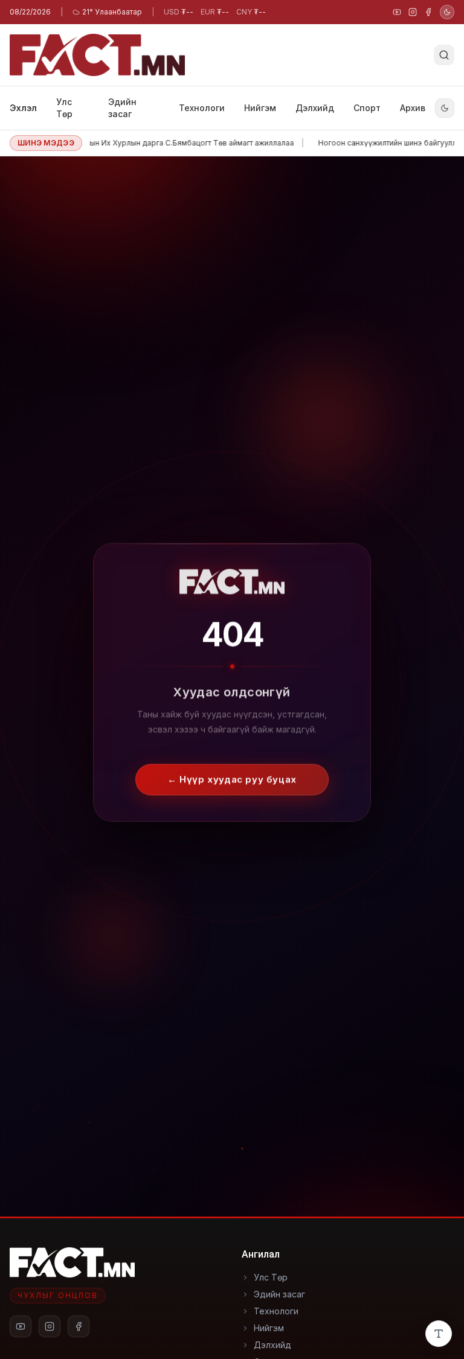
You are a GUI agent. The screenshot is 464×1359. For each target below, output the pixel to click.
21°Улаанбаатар (112, 11)
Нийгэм (260, 108)
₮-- (178, 11)
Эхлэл (23, 108)
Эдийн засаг (122, 108)
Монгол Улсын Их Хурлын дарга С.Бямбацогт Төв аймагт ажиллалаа (158, 142)
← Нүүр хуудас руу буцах (232, 771)
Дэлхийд (314, 108)
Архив (412, 108)
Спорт (367, 108)
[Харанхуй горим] (447, 12)
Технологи (202, 108)
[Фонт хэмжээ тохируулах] (438, 1333)
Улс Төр (64, 108)
